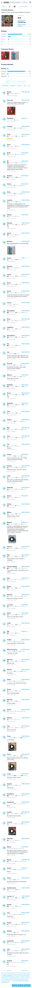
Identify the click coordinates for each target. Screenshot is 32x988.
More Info (27, 985)
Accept (14, 985)
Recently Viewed (23, 6)
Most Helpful (21, 82)
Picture (13, 82)
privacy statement (7, 975)
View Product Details (22, 25)
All (7, 82)
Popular (4, 6)
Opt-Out (20, 985)
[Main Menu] (1, 2)
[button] (23, 2)
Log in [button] (26, 2)
